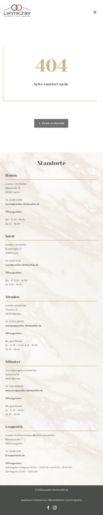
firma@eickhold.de (15, 455)
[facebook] (48, 508)
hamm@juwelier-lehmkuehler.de (22, 204)
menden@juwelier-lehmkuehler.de (23, 326)
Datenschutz (40, 500)
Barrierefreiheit (56, 500)
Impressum (27, 500)
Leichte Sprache (74, 500)
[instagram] (55, 508)
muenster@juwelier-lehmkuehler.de (24, 390)
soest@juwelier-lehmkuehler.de (21, 265)
